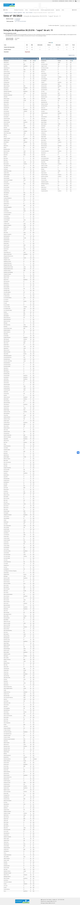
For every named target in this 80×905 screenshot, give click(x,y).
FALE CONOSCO (55, 1)
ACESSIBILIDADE (61, 1)
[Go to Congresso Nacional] (9, 5)
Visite (63, 10)
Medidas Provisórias (18, 10)
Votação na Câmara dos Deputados (13, 58)
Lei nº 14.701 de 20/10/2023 (20, 21)
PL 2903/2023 (17, 18)
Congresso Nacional (8, 12)
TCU (73, 1)
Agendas (58, 10)
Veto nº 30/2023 (29, 12)
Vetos (26, 10)
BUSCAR (75, 9)
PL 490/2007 (17, 20)
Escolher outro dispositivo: (53, 25)
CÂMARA (70, 1)
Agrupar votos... (72, 55)
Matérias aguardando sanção (47, 10)
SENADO (66, 1)
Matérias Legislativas (17, 12)
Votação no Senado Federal (49, 58)
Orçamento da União (34, 10)
